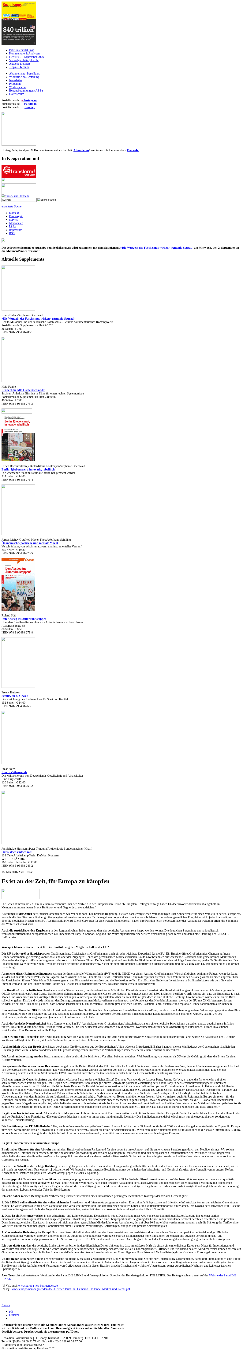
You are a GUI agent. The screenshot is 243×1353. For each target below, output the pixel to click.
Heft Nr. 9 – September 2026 (26, 56)
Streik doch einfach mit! (17, 852)
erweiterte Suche (11, 206)
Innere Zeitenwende (14, 772)
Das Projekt (16, 216)
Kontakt (14, 212)
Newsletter (15, 80)
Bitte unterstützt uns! (21, 50)
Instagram (30, 100)
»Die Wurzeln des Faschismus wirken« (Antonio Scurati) (156, 247)
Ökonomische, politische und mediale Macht (30, 543)
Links (12, 226)
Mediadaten (16, 223)
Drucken (14, 1315)
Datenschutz (16, 93)
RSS (12, 233)
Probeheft (15, 83)
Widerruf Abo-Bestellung (24, 76)
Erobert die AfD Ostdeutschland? (23, 390)
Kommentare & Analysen (24, 53)
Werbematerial (17, 87)
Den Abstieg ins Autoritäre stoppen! (24, 618)
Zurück (6, 1305)
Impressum (15, 229)
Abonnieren (81, 150)
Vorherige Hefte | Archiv (24, 60)
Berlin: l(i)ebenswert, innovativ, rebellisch (28, 469)
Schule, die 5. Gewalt (15, 695)
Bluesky (29, 107)
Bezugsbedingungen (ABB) (26, 90)
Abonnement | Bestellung (24, 73)
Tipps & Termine (19, 67)
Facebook (30, 103)
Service (13, 219)
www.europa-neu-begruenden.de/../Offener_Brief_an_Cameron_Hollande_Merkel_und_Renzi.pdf (71, 1289)
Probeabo (133, 150)
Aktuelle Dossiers (19, 63)
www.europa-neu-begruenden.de (38, 1285)
